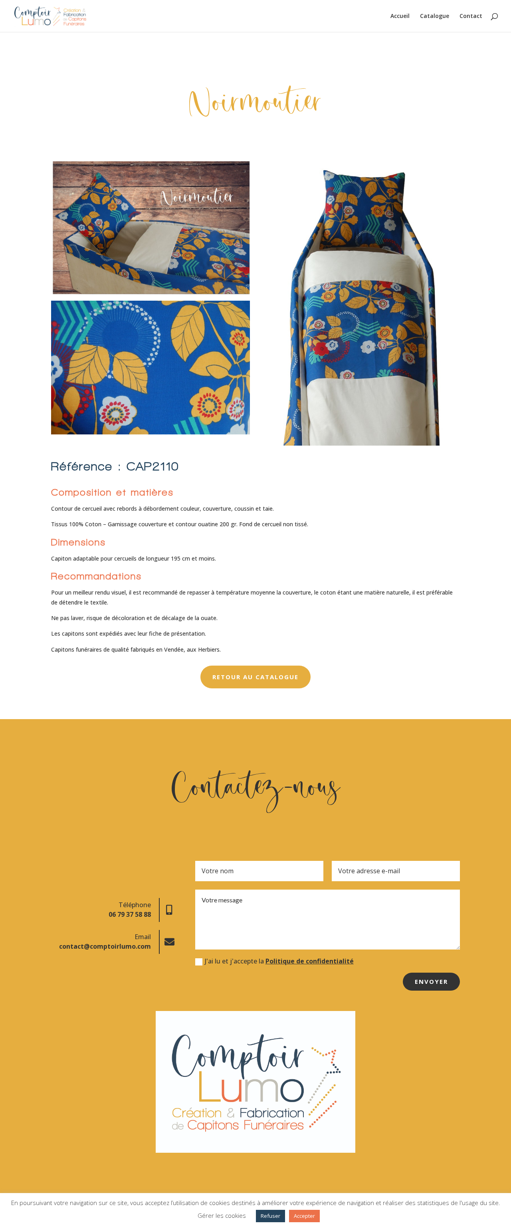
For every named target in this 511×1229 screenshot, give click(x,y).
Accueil (400, 16)
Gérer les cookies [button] (222, 1215)
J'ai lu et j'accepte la (279, 961)
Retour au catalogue (255, 677)
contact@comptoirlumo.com (105, 946)
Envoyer (431, 981)
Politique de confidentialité (309, 961)
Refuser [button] (270, 1215)
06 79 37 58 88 (130, 914)
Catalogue (434, 16)
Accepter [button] (304, 1215)
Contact (471, 16)
